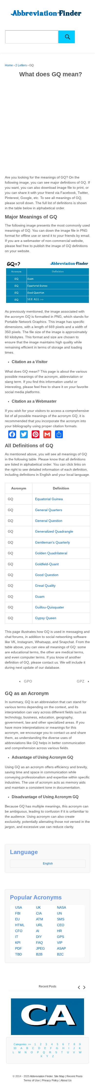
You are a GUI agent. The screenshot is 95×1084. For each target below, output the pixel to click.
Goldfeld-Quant (47, 564)
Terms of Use (32, 1080)
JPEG (40, 948)
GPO (28, 681)
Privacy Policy (50, 1080)
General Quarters (48, 510)
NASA (61, 907)
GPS (60, 937)
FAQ (39, 943)
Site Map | (60, 1076)
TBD (18, 954)
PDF (18, 948)
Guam (40, 596)
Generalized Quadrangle (54, 531)
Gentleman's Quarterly (52, 542)
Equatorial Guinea (49, 499)
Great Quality (45, 585)
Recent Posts (47, 986)
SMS (60, 919)
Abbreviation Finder (41, 1076)
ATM (39, 919)
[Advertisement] (47, 127)
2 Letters (21, 65)
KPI (17, 943)
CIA (39, 913)
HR (59, 931)
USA (18, 907)
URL (39, 925)
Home (9, 65)
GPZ (80, 681)
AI (37, 931)
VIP (59, 943)
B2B (39, 954)
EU (17, 919)
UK (38, 907)
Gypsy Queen (45, 618)
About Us (66, 1080)
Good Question (46, 575)
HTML (20, 925)
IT (16, 937)
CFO (18, 931)
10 (14, 1048)
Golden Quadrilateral (51, 553)
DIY (39, 937)
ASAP (61, 948)
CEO (60, 925)
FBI (17, 913)
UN (59, 913)
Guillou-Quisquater (49, 607)
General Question (48, 521)
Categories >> (23, 1044)
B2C (60, 954)
